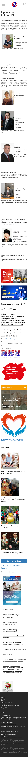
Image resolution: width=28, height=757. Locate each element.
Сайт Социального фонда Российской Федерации (13, 636)
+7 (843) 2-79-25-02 (12, 329)
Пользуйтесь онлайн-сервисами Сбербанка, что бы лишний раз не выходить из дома (12, 615)
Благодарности (4, 704)
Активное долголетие (7, 722)
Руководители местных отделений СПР (10, 705)
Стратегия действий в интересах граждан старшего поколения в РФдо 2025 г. (14, 660)
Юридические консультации (9, 731)
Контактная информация (8, 734)
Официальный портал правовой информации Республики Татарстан (13, 643)
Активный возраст (8, 609)
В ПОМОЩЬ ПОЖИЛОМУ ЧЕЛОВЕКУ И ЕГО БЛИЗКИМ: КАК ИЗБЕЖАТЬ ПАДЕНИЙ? (13, 440)
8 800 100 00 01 (10, 309)
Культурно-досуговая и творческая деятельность (13, 726)
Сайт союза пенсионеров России (12, 566)
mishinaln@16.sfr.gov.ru (10, 339)
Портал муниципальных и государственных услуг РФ (10, 623)
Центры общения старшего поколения (10, 728)
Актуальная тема (6, 715)
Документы (4, 707)
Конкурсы (5, 447)
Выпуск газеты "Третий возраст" (9, 719)
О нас (3, 697)
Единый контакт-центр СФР (13, 304)
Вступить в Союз (14, 561)
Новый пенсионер (8, 654)
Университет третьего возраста (8, 724)
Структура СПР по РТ (6, 702)
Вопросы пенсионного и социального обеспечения (13, 717)
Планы (2, 708)
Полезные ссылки (8, 571)
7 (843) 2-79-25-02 (10, 336)
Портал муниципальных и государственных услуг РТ (10, 630)
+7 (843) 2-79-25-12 (12, 332)
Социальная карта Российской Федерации (14, 649)
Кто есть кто (4, 699)
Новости (3, 712)
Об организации (5, 701)
